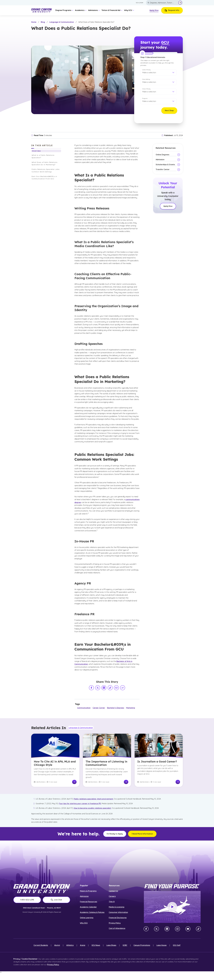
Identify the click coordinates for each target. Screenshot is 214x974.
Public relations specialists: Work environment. (93, 799)
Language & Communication (61, 22)
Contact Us (113, 891)
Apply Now (153, 10)
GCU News (96, 945)
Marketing (130, 708)
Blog (43, 22)
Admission (84, 896)
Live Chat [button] (58, 900)
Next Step (169, 110)
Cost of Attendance (117, 928)
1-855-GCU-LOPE (27, 900)
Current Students (41, 945)
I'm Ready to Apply (115, 834)
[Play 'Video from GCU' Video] (172, 907)
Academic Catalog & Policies (92, 912)
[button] (158, 73)
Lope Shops (111, 945)
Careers (112, 896)
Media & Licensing (116, 907)
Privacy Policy (115, 923)
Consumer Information (118, 912)
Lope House (161, 945)
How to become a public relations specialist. (92, 808)
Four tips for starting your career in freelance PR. (80, 803)
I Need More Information (142, 834)
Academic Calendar (88, 907)
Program (145, 98)
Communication (84, 708)
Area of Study (146, 89)
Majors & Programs (88, 891)
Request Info (173, 10)
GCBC (125, 945)
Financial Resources (88, 901)
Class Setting (146, 79)
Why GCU (84, 923)
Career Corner (99, 708)
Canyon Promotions (142, 945)
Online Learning (86, 918)
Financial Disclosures (118, 918)
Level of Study (146, 70)
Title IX (112, 901)
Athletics (70, 945)
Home (33, 22)
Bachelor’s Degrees (115, 708)
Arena (82, 945)
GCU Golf (176, 945)
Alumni (57, 945)
